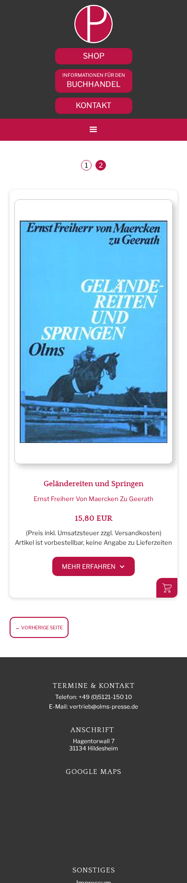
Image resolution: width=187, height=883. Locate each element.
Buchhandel (93, 80)
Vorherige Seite (39, 627)
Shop (94, 56)
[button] (93, 130)
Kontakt (93, 105)
